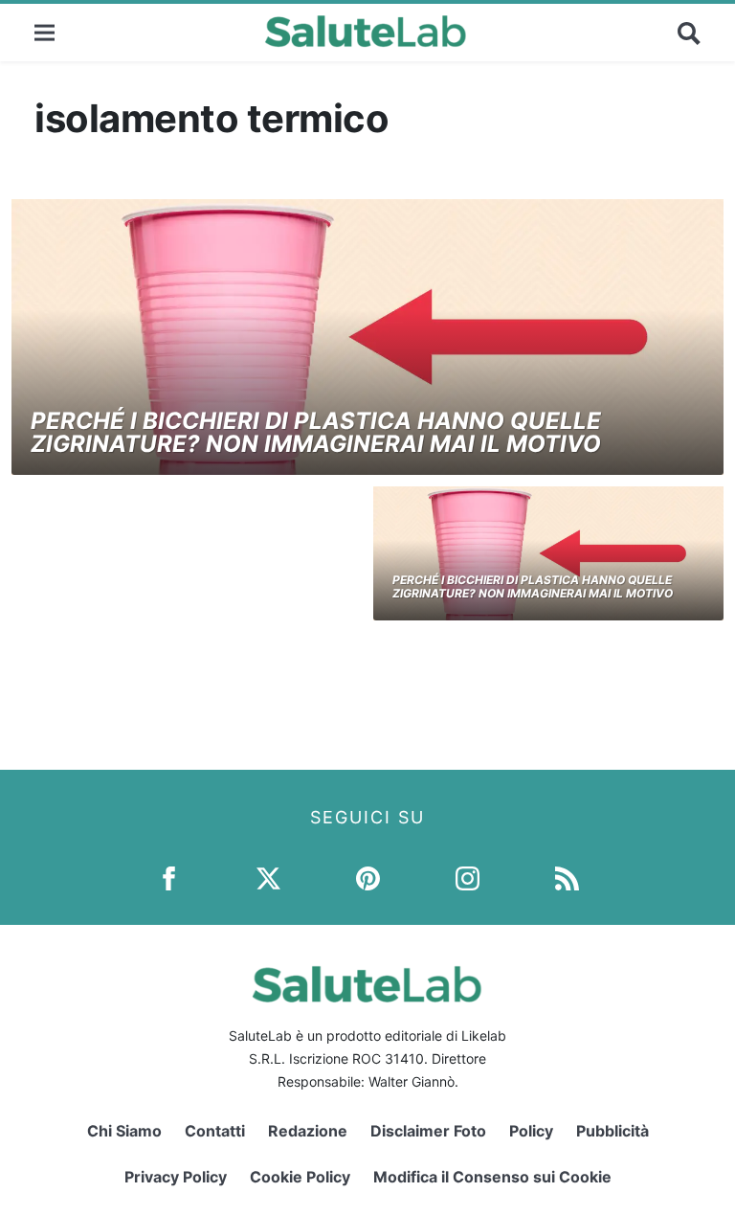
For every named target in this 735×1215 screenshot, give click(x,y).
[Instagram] (467, 877)
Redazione (307, 1130)
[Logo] (366, 33)
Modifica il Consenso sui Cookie (492, 1176)
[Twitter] (268, 877)
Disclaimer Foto (428, 1130)
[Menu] (44, 32)
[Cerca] (689, 32)
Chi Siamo (124, 1130)
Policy (531, 1130)
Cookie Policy (300, 1176)
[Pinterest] (368, 877)
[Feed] (567, 877)
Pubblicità (612, 1130)
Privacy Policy (175, 1176)
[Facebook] (169, 877)
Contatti (215, 1130)
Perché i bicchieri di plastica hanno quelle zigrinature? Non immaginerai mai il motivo (316, 432)
